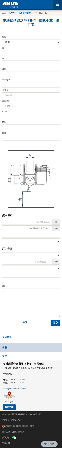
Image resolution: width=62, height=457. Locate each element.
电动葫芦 (12, 13)
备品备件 (7, 337)
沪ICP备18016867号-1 (12, 420)
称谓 (4, 37)
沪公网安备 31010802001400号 (19, 426)
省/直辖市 (6, 90)
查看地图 (9, 401)
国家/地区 (6, 101)
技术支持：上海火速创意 (13, 432)
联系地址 (6, 80)
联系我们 (9, 407)
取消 (25, 322)
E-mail (4, 111)
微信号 (5, 133)
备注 (4, 286)
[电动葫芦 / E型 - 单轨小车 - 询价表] (31, 178)
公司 (4, 69)
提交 (55, 322)
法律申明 (6, 443)
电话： (14, 379)
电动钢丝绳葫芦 (25, 13)
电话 (4, 122)
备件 (4, 356)
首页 (4, 13)
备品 (4, 347)
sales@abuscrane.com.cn (15, 388)
